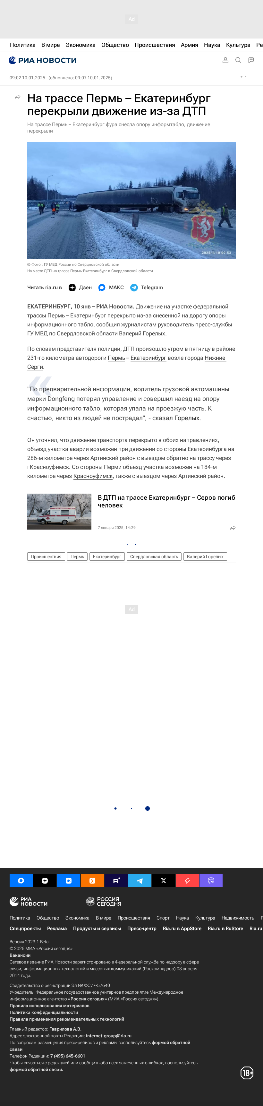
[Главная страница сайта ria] (41, 60)
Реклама (57, 928)
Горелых (186, 418)
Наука (182, 918)
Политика (20, 918)
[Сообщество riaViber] (211, 880)
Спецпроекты (25, 928)
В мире (103, 918)
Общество (48, 918)
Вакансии (20, 955)
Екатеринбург (148, 357)
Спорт (163, 918)
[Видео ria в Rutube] (116, 880)
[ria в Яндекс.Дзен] (44, 880)
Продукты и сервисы (97, 928)
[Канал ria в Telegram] (139, 880)
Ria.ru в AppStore (182, 928)
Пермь (116, 357)
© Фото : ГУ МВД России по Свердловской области (73, 264)
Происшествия (46, 556)
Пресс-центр (142, 928)
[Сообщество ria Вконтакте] (68, 880)
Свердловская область (154, 556)
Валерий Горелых (205, 556)
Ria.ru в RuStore (225, 928)
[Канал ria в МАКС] (21, 880)
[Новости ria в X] (163, 880)
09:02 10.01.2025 (27, 77)
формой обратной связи (36, 1069)
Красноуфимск (93, 475)
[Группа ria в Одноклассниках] (92, 880)
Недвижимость (238, 918)
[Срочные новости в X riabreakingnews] (187, 880)
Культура (205, 918)
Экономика (77, 918)
